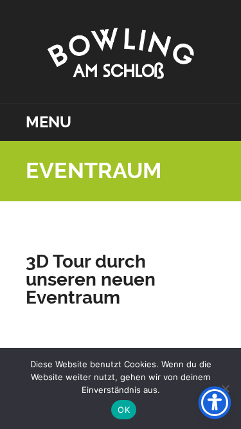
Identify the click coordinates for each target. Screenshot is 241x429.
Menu (48, 122)
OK (124, 410)
